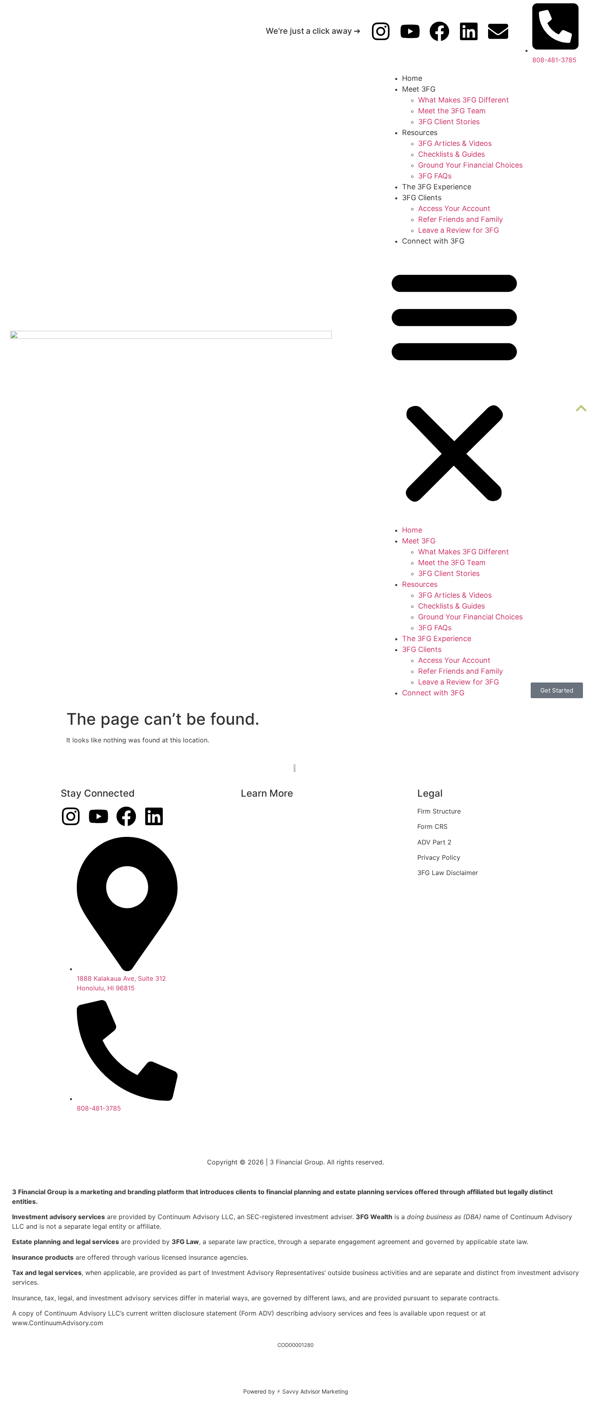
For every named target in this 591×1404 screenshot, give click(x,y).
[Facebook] (439, 31)
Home (412, 78)
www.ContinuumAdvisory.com (57, 1323)
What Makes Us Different (279, 842)
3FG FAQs (434, 176)
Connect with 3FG (433, 241)
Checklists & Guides (451, 154)
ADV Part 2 (434, 842)
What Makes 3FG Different (463, 100)
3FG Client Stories (449, 121)
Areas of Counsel (267, 826)
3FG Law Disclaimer (447, 873)
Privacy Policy (438, 857)
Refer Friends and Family (460, 219)
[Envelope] (498, 31)
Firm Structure (439, 811)
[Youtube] (410, 31)
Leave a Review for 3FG (458, 230)
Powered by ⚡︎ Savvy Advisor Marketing (295, 1391)
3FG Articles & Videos (455, 143)
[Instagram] (381, 31)
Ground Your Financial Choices (470, 165)
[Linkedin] (469, 31)
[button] (454, 385)
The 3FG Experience (436, 186)
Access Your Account (454, 208)
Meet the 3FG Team (452, 111)
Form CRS (432, 826)
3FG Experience (265, 811)
